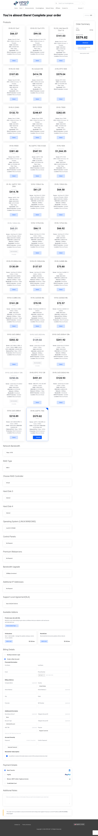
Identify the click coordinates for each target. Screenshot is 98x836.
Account (80, 8)
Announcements (29, 8)
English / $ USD (80, 824)
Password (7, 740)
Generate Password (12, 747)
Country (40, 683)
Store (21, 8)
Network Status (50, 8)
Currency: (88, 15)
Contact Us (65, 8)
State (39, 696)
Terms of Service (82, 48)
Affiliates (58, 8)
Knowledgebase (40, 8)
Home (16, 8)
